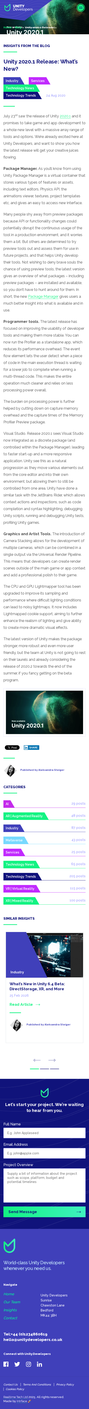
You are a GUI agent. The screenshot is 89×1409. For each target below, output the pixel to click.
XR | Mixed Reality (19, 901)
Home (7, 27)
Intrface (22, 1401)
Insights (10, 1310)
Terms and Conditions (37, 1384)
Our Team (11, 1302)
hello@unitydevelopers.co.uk (32, 1339)
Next (52, 1060)
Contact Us (10, 1384)
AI (7, 804)
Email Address (15, 1144)
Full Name (12, 1124)
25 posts (78, 852)
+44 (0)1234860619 (29, 1334)
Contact (10, 1318)
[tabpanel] (44, 993)
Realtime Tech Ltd (15, 1397)
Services (37, 81)
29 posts (78, 803)
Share (33, 747)
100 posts (78, 900)
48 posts (78, 816)
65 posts (78, 864)
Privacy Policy (65, 1384)
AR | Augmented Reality (24, 816)
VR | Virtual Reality (20, 888)
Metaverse (14, 840)
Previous (37, 1060)
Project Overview (18, 1165)
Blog (18, 27)
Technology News (20, 88)
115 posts (78, 888)
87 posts (78, 828)
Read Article (21, 1004)
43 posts (78, 840)
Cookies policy (15, 1389)
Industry (12, 81)
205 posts (77, 876)
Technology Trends (21, 95)
